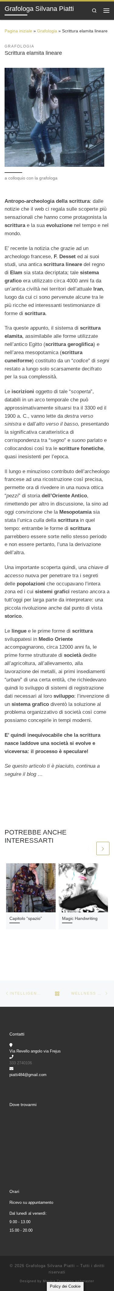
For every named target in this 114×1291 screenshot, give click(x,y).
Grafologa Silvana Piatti (50, 1265)
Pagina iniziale (18, 31)
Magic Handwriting (80, 918)
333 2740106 (20, 1063)
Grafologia (47, 31)
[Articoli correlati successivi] (102, 848)
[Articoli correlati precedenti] (88, 848)
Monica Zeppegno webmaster (68, 1281)
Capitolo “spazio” (25, 918)
